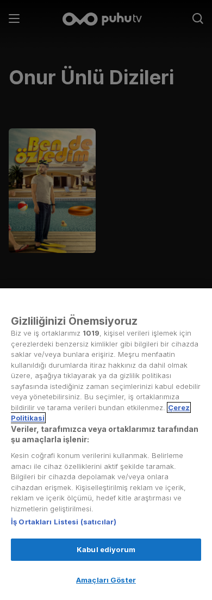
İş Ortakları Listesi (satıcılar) (63, 521)
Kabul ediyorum (106, 549)
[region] (106, 444)
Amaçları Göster (106, 580)
